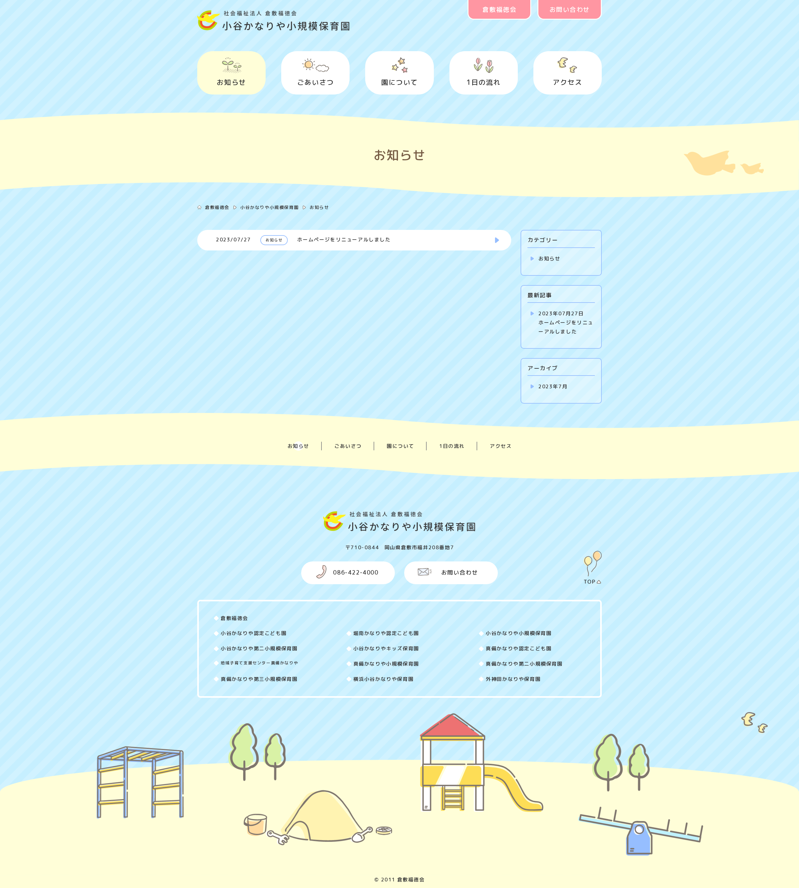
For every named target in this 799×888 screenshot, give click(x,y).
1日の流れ (483, 82)
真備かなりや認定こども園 (518, 648)
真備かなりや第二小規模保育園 (524, 663)
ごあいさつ (315, 82)
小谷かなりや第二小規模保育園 (259, 648)
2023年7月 (552, 386)
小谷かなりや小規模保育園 (269, 207)
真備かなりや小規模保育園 (386, 663)
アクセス (567, 82)
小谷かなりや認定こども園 (254, 633)
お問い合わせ (569, 9)
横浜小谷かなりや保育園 (383, 679)
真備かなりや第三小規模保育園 (259, 679)
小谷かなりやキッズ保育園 (386, 648)
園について (399, 82)
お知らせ (231, 82)
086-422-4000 (355, 572)
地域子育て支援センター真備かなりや (259, 663)
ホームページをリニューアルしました (565, 322)
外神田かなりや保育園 (513, 679)
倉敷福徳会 (499, 9)
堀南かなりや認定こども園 (386, 633)
